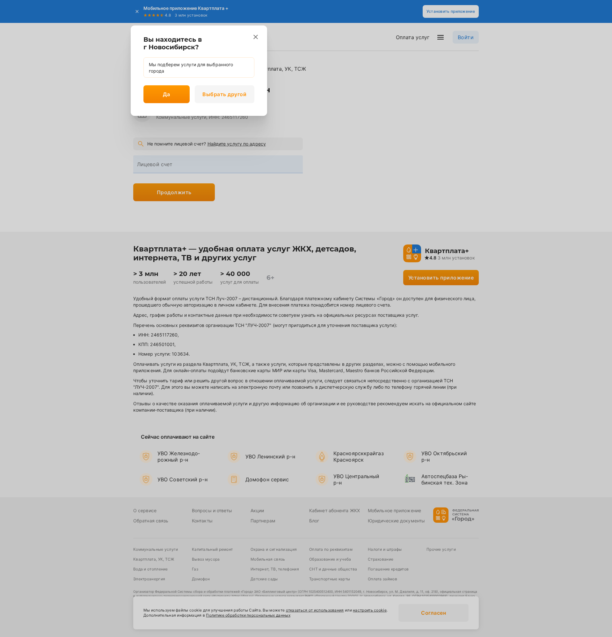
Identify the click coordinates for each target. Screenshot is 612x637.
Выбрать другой (224, 94)
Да (166, 94)
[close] (255, 37)
